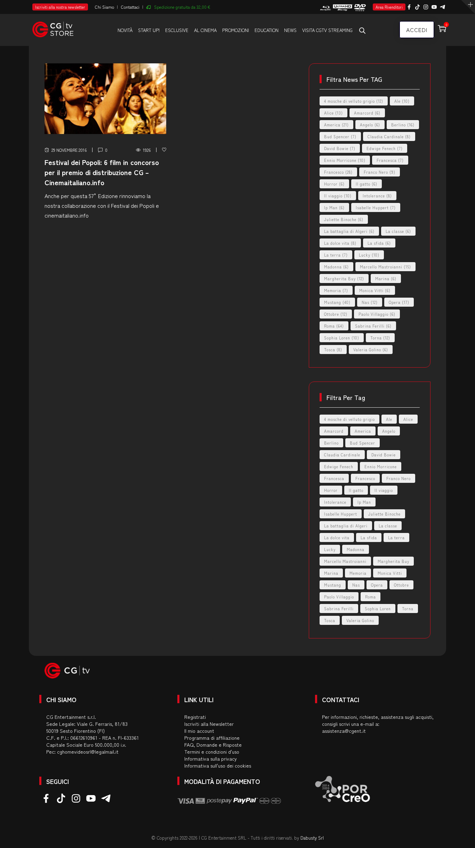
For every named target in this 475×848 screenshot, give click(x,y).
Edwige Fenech (385, 148)
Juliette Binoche (343, 219)
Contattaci (130, 7)
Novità (125, 30)
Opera (399, 302)
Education (267, 30)
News (290, 30)
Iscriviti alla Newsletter (209, 723)
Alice (333, 113)
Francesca (390, 160)
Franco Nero (379, 172)
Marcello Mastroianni (385, 266)
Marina (385, 278)
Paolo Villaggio (377, 314)
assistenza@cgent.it (344, 730)
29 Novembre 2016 (69, 150)
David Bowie (339, 148)
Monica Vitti (375, 290)
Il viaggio (338, 195)
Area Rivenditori (389, 7)
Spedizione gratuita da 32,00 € (182, 7)
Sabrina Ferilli (373, 326)
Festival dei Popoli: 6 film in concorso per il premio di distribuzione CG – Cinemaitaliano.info (102, 172)
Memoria (336, 290)
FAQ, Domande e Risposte (213, 744)
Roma (334, 326)
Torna (380, 337)
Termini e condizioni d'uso (211, 751)
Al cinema (205, 30)
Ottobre (335, 314)
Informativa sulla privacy (210, 758)
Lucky (369, 255)
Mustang (337, 302)
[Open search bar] (362, 30)
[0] (164, 150)
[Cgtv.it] (52, 26)
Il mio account (199, 730)
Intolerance (377, 195)
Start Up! (149, 30)
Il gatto (366, 184)
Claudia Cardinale (389, 136)
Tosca (333, 349)
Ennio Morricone (344, 160)
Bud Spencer (340, 136)
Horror (334, 184)
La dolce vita (340, 243)
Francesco (338, 172)
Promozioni (235, 30)
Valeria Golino (370, 349)
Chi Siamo (104, 7)
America (336, 124)
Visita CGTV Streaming (327, 30)
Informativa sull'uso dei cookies (217, 765)
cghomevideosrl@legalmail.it (88, 751)
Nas (370, 302)
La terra (336, 255)
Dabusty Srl (312, 837)
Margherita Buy (344, 278)
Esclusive (176, 30)
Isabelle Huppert (376, 207)
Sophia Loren (341, 337)
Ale (402, 101)
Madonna (336, 266)
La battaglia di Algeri (349, 231)
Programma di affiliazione (212, 737)
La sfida (379, 243)
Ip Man (334, 207)
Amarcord (367, 113)
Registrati (195, 716)
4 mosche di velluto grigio (353, 101)
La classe (398, 231)
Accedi (416, 29)
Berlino (402, 124)
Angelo (370, 124)
